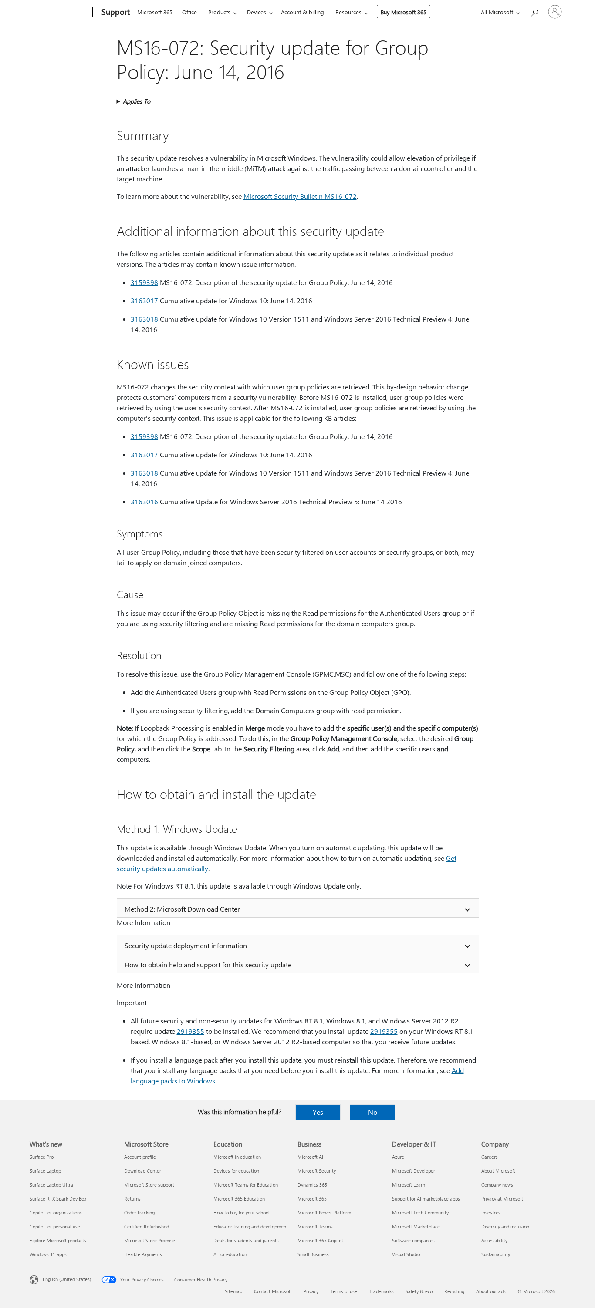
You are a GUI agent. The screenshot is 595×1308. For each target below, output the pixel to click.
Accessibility (494, 1240)
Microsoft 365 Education (239, 1198)
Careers (489, 1157)
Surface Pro (42, 1157)
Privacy (311, 1291)
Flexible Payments (143, 1254)
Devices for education (236, 1170)
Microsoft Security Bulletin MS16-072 (300, 196)
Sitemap (233, 1291)
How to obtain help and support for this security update (208, 964)
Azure (398, 1157)
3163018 (144, 318)
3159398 (144, 282)
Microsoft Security (317, 1170)
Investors (490, 1212)
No (372, 1112)
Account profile (140, 1157)
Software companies (413, 1240)
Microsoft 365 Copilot (320, 1240)
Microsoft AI (310, 1157)
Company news (497, 1184)
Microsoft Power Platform (324, 1212)
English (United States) (67, 1279)
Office (189, 12)
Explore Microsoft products (58, 1240)
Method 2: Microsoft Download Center (182, 908)
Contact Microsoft (273, 1291)
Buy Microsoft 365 (403, 12)
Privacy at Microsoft (502, 1198)
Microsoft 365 (154, 12)
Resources (348, 12)
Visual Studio (406, 1254)
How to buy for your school (241, 1212)
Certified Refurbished (146, 1226)
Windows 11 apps (48, 1254)
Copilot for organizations (56, 1212)
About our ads (491, 1291)
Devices (256, 12)
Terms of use (343, 1291)
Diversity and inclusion (505, 1226)
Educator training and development (250, 1226)
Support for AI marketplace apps (426, 1198)
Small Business (313, 1254)
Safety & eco (419, 1291)
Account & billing (302, 12)
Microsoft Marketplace (416, 1226)
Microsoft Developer (413, 1170)
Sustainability (495, 1254)
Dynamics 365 (312, 1184)
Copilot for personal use (55, 1226)
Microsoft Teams (315, 1226)
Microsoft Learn (408, 1184)
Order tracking (139, 1212)
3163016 (144, 501)
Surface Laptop (45, 1170)
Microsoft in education (237, 1157)
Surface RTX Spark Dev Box (58, 1198)
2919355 (190, 1031)
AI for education (230, 1254)
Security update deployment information (186, 945)
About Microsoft (498, 1170)
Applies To (136, 101)
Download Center (142, 1170)
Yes (318, 1112)
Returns (132, 1198)
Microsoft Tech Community (420, 1212)
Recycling (454, 1291)
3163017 (144, 300)
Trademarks (381, 1291)
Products (219, 12)
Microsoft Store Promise (149, 1240)
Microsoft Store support (149, 1184)
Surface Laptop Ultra (51, 1184)
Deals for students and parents (246, 1240)
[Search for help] (534, 11)
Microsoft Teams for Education (245, 1184)
